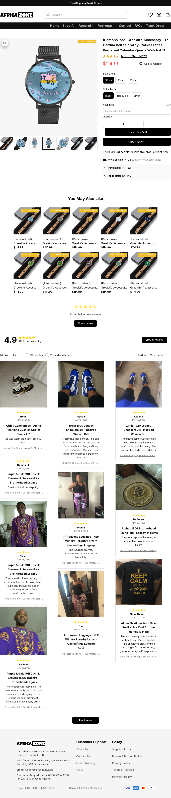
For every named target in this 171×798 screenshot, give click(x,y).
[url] (39, 770)
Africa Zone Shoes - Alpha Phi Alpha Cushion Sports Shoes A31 (23, 448)
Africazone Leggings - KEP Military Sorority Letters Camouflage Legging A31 (81, 563)
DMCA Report (47, 788)
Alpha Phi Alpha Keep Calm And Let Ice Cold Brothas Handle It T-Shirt (139, 656)
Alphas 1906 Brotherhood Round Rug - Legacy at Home (138, 550)
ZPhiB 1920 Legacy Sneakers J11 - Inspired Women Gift (81, 463)
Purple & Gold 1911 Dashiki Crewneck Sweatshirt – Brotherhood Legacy (23, 493)
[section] (134, 56)
